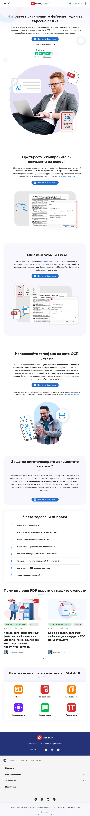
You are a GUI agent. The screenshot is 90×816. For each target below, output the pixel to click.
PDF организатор (51, 484)
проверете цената (72, 394)
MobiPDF (33, 624)
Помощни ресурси (13, 774)
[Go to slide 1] (43, 658)
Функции (24, 760)
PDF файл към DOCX (49, 261)
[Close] (86, 805)
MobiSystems (11, 787)
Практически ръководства (16, 624)
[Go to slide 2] (46, 658)
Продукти (9, 768)
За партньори (11, 781)
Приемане (45, 812)
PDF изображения (67, 176)
